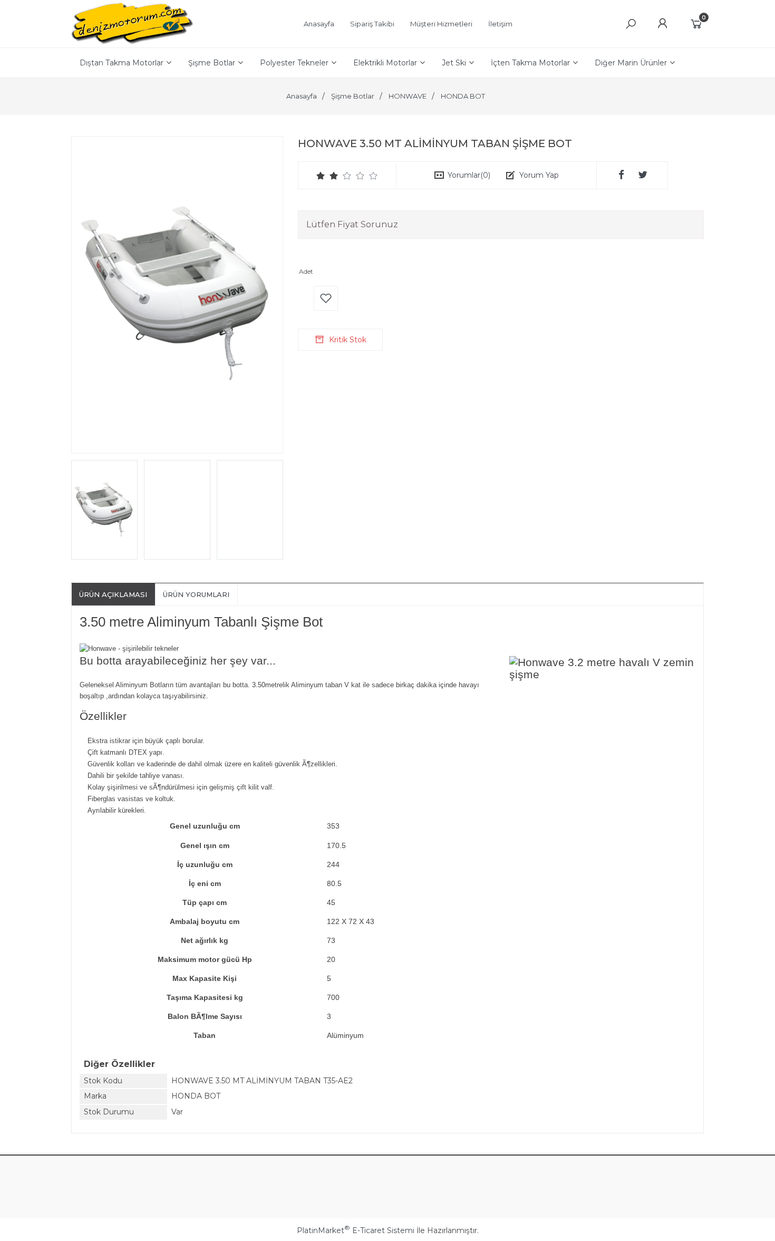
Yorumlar (469, 175)
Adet (306, 271)
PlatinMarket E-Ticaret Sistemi (355, 1230)
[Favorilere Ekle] (326, 298)
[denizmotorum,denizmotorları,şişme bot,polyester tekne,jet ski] (132, 42)
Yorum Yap (539, 175)
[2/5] (327, 175)
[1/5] (320, 175)
